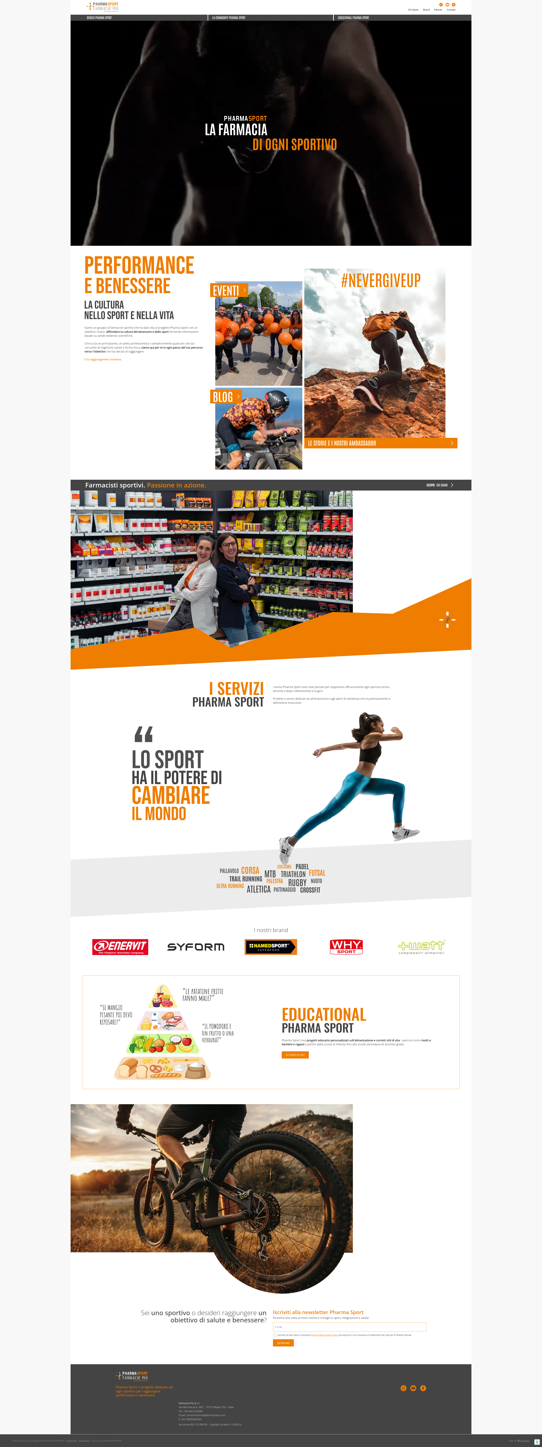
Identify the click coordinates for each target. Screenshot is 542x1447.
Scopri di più (295, 1055)
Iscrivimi (283, 1343)
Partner (438, 9)
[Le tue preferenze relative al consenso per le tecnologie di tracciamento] (537, 1442)
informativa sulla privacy (325, 1335)
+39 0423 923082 (193, 1411)
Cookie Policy (72, 1440)
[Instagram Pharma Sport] (441, 4)
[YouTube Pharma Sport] (447, 4)
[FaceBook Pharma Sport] (453, 4)
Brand (426, 9)
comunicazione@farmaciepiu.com (205, 1415)
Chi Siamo (413, 9)
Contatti (451, 9)
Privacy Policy (84, 1440)
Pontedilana (524, 1440)
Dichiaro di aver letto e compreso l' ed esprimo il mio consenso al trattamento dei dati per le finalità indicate (344, 1335)
